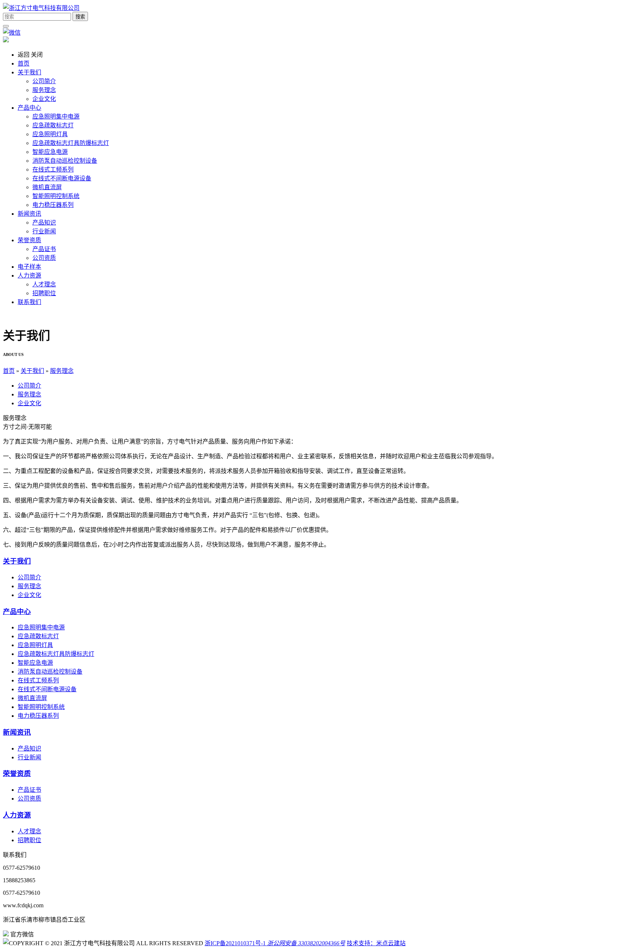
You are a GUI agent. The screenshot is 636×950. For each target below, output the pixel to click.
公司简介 (44, 81)
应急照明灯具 (50, 134)
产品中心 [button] (29, 108)
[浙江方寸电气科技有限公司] (41, 8)
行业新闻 (44, 231)
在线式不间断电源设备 (61, 178)
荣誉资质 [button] (29, 240)
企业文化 (44, 99)
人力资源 (17, 815)
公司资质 (44, 258)
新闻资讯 (17, 732)
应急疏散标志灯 (53, 125)
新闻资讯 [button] (29, 214)
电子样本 (29, 267)
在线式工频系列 (53, 169)
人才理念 (44, 284)
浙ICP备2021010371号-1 (235, 943)
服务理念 (44, 90)
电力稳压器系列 (53, 205)
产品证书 (44, 249)
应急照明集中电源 (56, 116)
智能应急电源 (50, 152)
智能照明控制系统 (56, 196)
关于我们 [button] (29, 72)
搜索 (80, 17)
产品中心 (17, 611)
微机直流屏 (47, 187)
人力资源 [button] (29, 275)
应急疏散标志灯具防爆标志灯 (70, 143)
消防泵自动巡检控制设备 (64, 161)
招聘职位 (44, 293)
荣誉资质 (17, 773)
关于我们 (32, 371)
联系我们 (29, 302)
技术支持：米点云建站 (376, 943)
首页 (23, 63)
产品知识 (44, 222)
